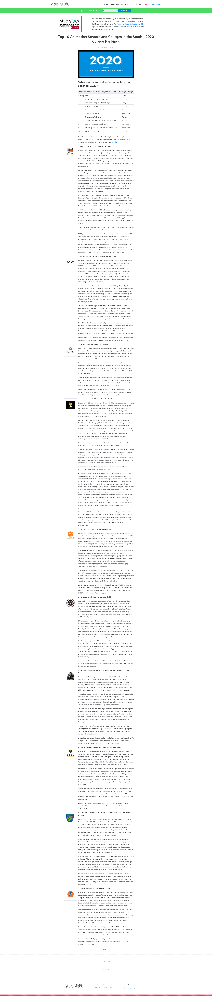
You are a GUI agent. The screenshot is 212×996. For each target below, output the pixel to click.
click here (115, 142)
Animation (106, 949)
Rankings (106, 969)
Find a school (156, 4)
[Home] (60, 5)
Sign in (105, 987)
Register (111, 987)
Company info (98, 987)
